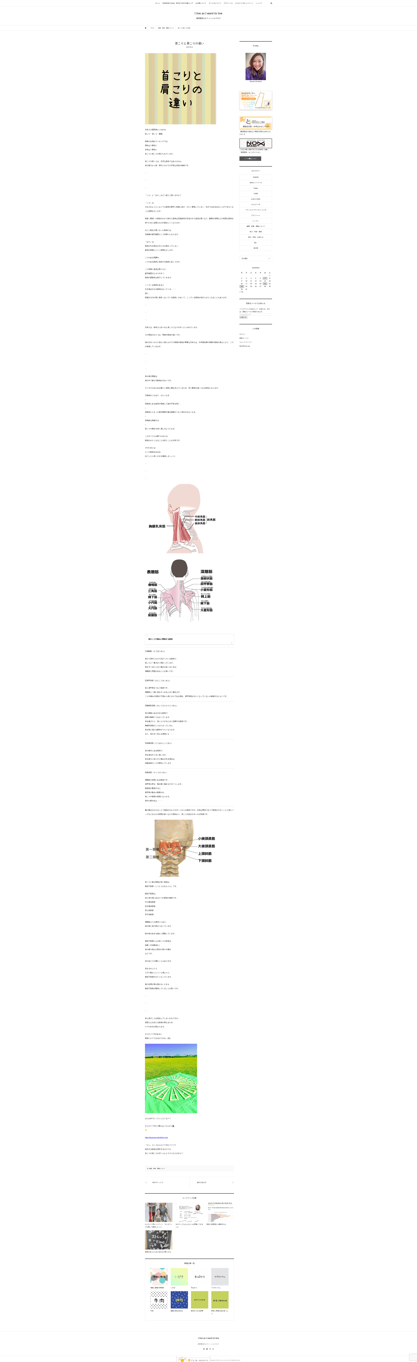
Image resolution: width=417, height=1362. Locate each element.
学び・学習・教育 (256, 232)
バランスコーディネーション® (255, 210)
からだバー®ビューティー (244, 3)
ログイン (242, 334)
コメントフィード (245, 342)
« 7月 (241, 292)
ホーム (157, 3)
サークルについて (215, 3)
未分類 (255, 248)
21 (265, 284)
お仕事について (201, 3)
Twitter (255, 188)
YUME (256, 193)
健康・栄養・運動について (157, 1168)
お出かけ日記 (255, 199)
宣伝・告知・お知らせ (255, 237)
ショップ (259, 3)
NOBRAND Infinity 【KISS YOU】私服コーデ (177, 3)
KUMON (256, 177)
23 (242, 286)
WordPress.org (244, 346)
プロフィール (228, 3)
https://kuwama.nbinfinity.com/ (156, 1137)
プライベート (255, 215)
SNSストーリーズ (256, 182)
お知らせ (243, 317)
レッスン (256, 221)
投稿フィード (244, 338)
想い (255, 242)
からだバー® (255, 204)
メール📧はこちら (250, 158)
